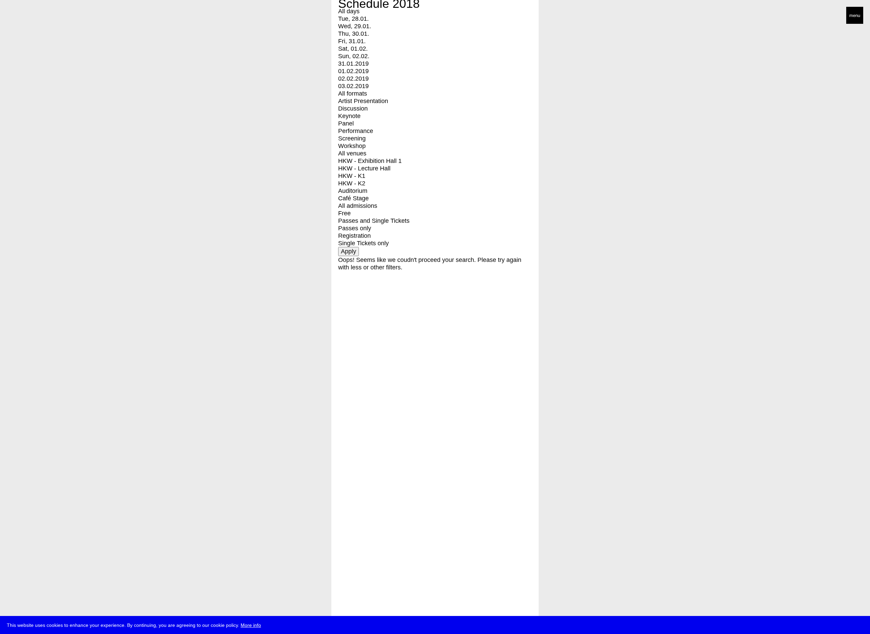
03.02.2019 (353, 86)
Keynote (349, 116)
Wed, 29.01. (354, 26)
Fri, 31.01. (352, 41)
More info (251, 625)
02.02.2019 (353, 78)
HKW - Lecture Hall (364, 168)
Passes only (354, 228)
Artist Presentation (363, 101)
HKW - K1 (351, 175)
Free (344, 213)
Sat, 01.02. (353, 48)
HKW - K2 (351, 183)
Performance (355, 131)
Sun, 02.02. (353, 56)
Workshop (352, 146)
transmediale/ (26, 16)
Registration (354, 235)
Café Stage (353, 198)
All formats (352, 93)
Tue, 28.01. (353, 18)
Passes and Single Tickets (374, 220)
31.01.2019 (353, 63)
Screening (352, 138)
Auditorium (352, 190)
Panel (346, 123)
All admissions (357, 205)
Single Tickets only (363, 243)
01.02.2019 (353, 71)
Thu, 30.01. (353, 33)
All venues (352, 153)
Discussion (353, 108)
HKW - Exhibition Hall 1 (370, 160)
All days (349, 11)
